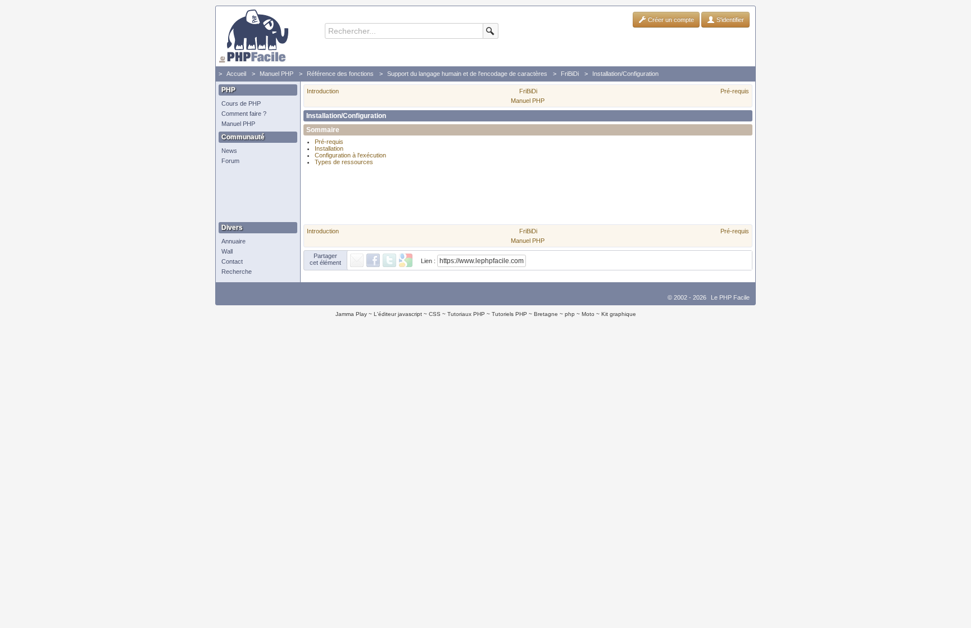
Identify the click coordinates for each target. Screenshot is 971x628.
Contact (232, 261)
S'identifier (729, 19)
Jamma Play (351, 314)
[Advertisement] (255, 194)
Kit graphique (618, 314)
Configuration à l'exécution (350, 155)
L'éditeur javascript (398, 314)
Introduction (323, 91)
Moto (588, 314)
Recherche (236, 271)
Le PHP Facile (730, 297)
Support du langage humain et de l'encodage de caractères (467, 73)
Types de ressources (344, 162)
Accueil (236, 73)
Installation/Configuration (625, 73)
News (229, 150)
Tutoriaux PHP (466, 314)
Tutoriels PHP (509, 314)
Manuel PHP (276, 73)
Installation (329, 148)
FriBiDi (570, 73)
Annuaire (233, 241)
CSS (435, 314)
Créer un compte (670, 19)
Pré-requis (734, 91)
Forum (230, 160)
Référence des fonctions (340, 73)
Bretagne (546, 314)
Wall (227, 251)
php (570, 314)
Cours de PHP (241, 103)
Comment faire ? (243, 113)
